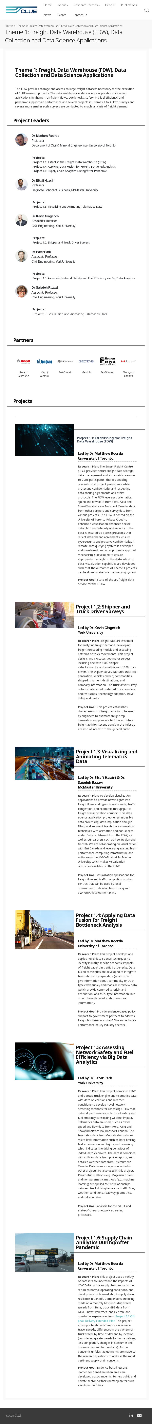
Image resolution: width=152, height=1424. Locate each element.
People (110, 5)
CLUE (18, 1415)
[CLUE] (21, 10)
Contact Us (80, 15)
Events (61, 15)
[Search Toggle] (147, 10)
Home (48, 5)
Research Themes (86, 5)
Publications (129, 5)
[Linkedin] (131, 1416)
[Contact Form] (139, 1416)
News (47, 15)
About (62, 5)
